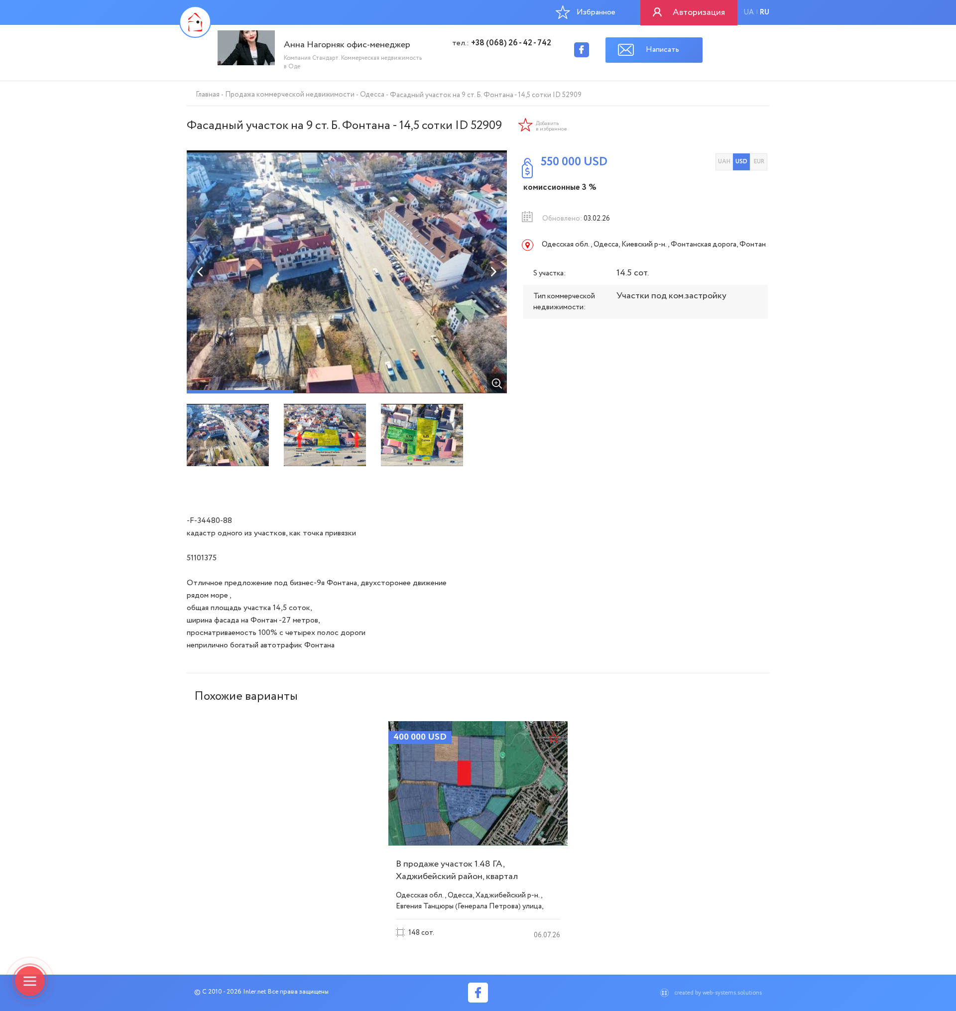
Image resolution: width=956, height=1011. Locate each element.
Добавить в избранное (551, 126)
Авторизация (699, 12)
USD (741, 161)
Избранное (596, 12)
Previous (200, 271)
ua (748, 12)
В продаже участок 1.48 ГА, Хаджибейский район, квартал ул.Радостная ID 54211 (457, 876)
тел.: (501, 43)
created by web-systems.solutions (718, 993)
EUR (759, 161)
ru (764, 12)
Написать (662, 49)
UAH (724, 161)
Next (492, 271)
